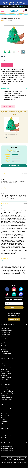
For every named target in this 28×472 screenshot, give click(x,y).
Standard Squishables (6, 330)
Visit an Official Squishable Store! (9, 408)
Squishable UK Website (7, 450)
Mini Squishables (5, 332)
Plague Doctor (5, 346)
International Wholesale (7, 436)
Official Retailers (5, 438)
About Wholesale (5, 432)
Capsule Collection (6, 377)
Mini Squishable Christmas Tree (10, 134)
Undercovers (4, 336)
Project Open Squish (6, 397)
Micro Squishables (5, 334)
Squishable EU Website (7, 448)
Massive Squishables (6, 340)
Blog (2, 423)
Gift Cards (3, 364)
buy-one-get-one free (14, 3)
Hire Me (3, 419)
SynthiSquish (4, 351)
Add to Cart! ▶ (7, 65)
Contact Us (4, 412)
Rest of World (4, 452)
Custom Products (5, 434)
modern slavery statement (14, 315)
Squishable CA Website (7, 446)
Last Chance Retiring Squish (8, 392)
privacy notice (10, 312)
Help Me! (3, 410)
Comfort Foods (5, 328)
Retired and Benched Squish (8, 394)
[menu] (2, 11)
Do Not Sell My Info (14, 319)
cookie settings (17, 312)
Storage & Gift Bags (6, 373)
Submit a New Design (6, 399)
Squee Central (5, 416)
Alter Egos (3, 342)
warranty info (17, 313)
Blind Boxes (4, 362)
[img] (4, 174)
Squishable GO (5, 372)
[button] (24, 11)
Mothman (3, 348)
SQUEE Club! (22, 6)
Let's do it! (14, 307)
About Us (3, 418)
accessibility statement (14, 317)
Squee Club (4, 414)
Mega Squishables (6, 338)
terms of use (10, 313)
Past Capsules (5, 379)
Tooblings (3, 349)
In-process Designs (6, 390)
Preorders (3, 366)
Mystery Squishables (6, 368)
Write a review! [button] (14, 166)
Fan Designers (4, 395)
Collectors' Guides (6, 388)
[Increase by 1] (4, 59)
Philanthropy (4, 421)
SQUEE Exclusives (5, 370)
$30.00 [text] (3, 56)
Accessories (4, 375)
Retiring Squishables (6, 353)
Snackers (3, 344)
